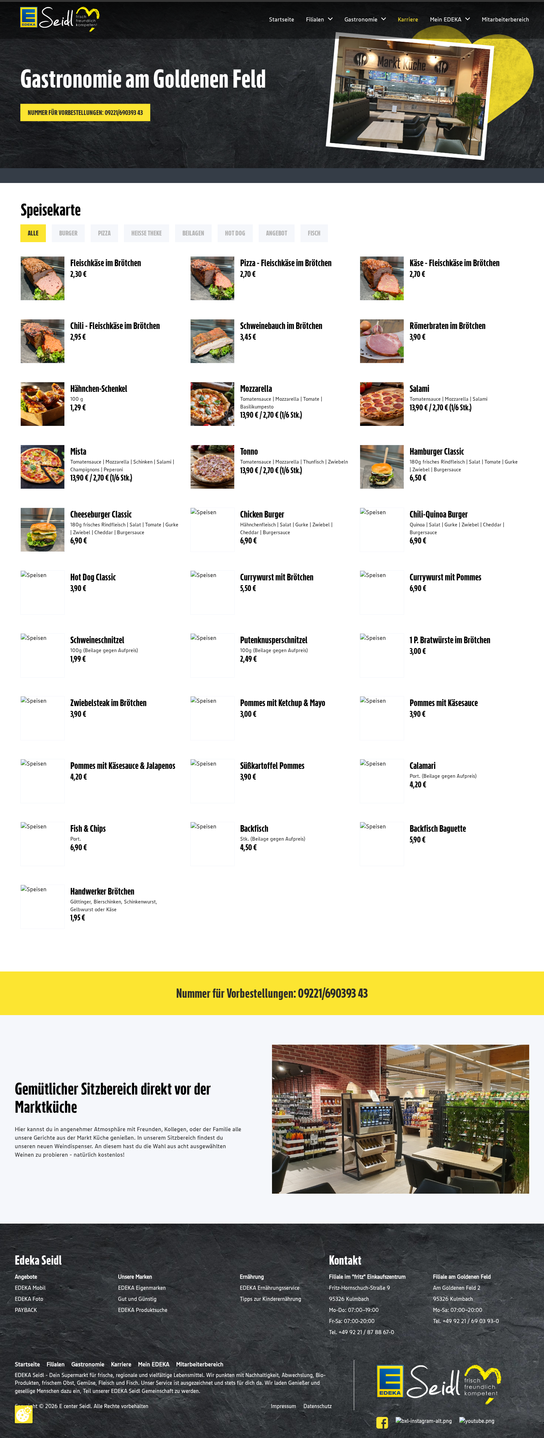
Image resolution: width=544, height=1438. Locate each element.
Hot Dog (235, 232)
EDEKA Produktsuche (142, 1309)
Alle (33, 232)
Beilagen (193, 232)
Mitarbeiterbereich (505, 19)
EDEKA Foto (29, 1298)
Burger (68, 232)
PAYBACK (26, 1309)
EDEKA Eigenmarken (142, 1287)
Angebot (276, 232)
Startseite (281, 19)
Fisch (314, 232)
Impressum (284, 1406)
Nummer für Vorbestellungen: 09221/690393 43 (85, 112)
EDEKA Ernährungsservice (269, 1287)
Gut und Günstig (137, 1298)
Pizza (104, 232)
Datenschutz (317, 1406)
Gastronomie (361, 19)
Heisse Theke (146, 232)
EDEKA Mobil (30, 1287)
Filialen (315, 19)
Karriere (408, 19)
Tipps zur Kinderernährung (270, 1298)
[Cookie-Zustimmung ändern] (24, 1414)
